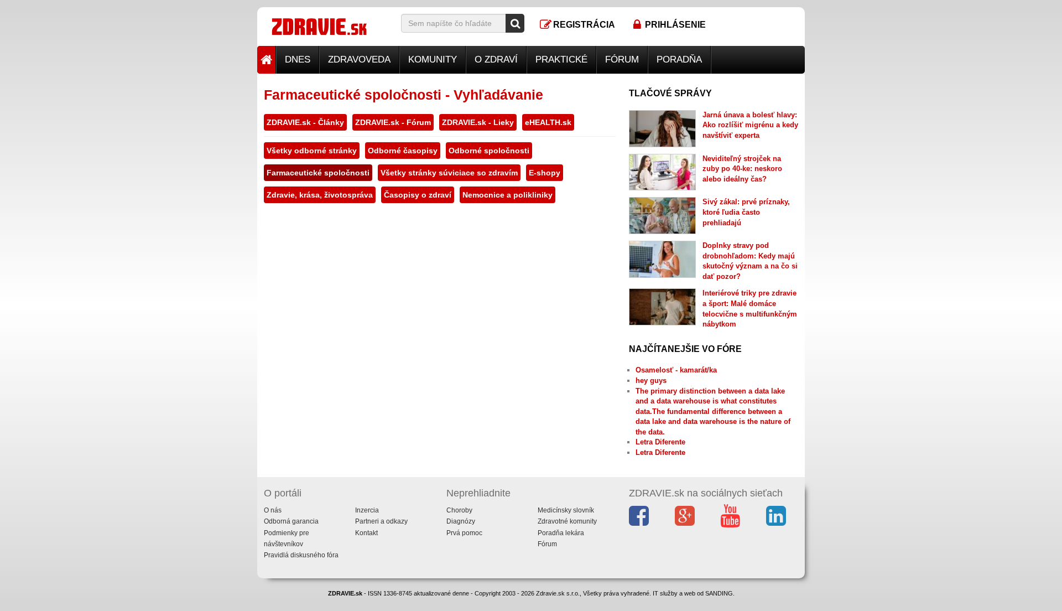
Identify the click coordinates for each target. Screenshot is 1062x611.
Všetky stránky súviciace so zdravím (449, 172)
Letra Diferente (660, 442)
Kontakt (366, 533)
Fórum (622, 59)
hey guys (651, 380)
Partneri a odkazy (381, 521)
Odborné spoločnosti (489, 150)
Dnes (297, 59)
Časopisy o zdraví (417, 194)
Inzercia (367, 510)
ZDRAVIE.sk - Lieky (478, 122)
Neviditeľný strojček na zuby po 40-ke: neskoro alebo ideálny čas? (742, 168)
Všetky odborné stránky (312, 150)
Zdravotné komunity (567, 521)
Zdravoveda (359, 59)
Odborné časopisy (403, 150)
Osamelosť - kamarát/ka (676, 370)
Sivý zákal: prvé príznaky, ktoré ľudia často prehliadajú (746, 212)
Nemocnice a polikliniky (507, 194)
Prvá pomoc (464, 533)
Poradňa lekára (561, 533)
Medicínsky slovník (566, 510)
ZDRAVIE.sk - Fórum (393, 122)
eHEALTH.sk (548, 122)
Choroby (459, 510)
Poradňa (679, 59)
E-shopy (544, 172)
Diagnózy (460, 521)
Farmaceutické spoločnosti (318, 172)
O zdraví (496, 59)
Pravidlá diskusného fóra (301, 555)
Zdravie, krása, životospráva (320, 194)
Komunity (432, 59)
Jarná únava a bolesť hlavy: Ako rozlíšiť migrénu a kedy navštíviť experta (750, 125)
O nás (273, 510)
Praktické (561, 59)
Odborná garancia (291, 521)
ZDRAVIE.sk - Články (305, 122)
